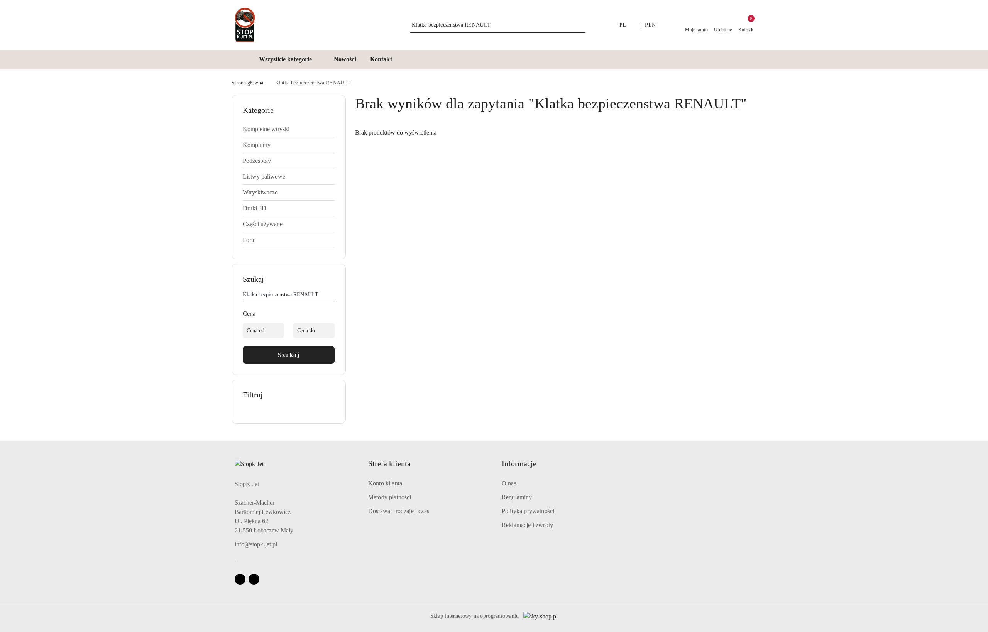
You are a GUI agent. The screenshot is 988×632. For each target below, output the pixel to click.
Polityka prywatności (528, 511)
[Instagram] (254, 579)
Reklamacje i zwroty (527, 525)
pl (622, 25)
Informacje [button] (519, 463)
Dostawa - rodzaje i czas (398, 511)
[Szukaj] (331, 296)
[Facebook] (240, 579)
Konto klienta (385, 483)
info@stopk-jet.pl (256, 544)
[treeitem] (289, 129)
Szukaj (288, 354)
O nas (509, 483)
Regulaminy (517, 497)
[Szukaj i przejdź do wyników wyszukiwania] (580, 25)
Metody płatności (389, 497)
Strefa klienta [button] (389, 463)
